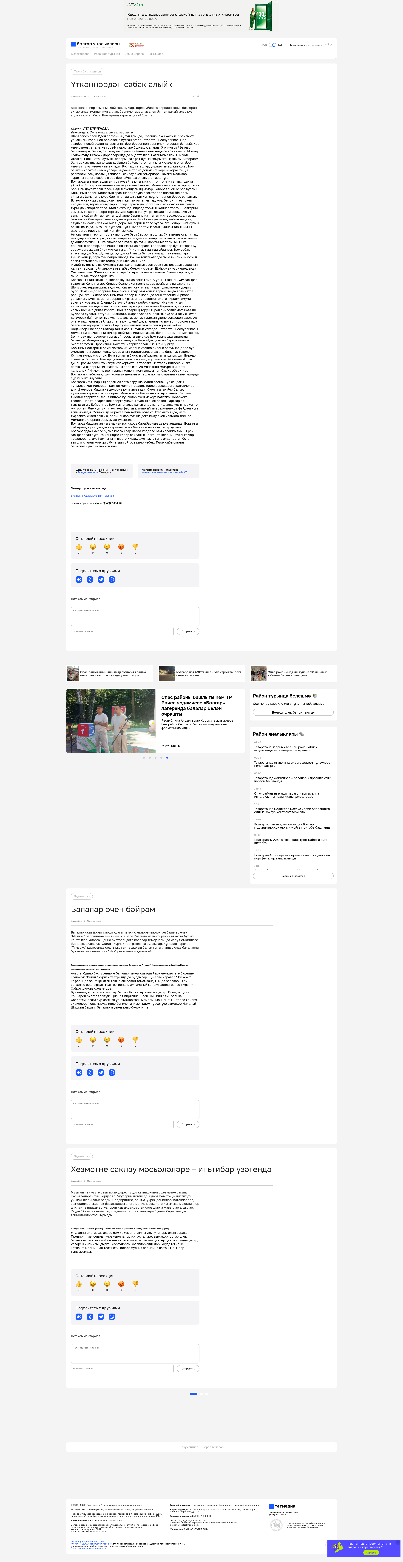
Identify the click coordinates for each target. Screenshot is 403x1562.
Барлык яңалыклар (293, 875)
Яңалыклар (82, 896)
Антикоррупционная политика (87, 1541)
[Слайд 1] (144, 758)
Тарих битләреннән (87, 71)
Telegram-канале (88, 472)
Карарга (371, 1552)
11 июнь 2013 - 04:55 (80, 1181)
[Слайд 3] (155, 758)
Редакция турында (107, 53)
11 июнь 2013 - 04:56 (80, 921)
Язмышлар (155, 53)
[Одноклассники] (90, 579)
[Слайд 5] (167, 758)
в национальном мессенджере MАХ (164, 472)
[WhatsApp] (112, 579)
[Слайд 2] (150, 758)
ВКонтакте (77, 495)
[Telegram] (101, 579)
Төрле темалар (213, 1447)
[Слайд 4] (161, 758)
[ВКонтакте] (79, 579)
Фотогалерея (80, 53)
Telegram (108, 495)
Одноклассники (93, 495)
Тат (280, 44)
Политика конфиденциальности (88, 1548)
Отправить (188, 631)
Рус (264, 44)
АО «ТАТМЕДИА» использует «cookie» (91, 1543)
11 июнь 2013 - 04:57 (80, 96)
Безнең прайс (134, 53)
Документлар (189, 1447)
